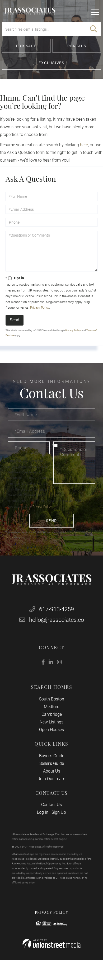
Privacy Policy (39, 307)
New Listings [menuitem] (51, 721)
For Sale (26, 46)
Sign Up (59, 812)
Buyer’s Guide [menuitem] (51, 755)
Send (14, 319)
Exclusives (51, 63)
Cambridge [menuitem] (51, 714)
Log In (42, 812)
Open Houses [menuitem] (51, 729)
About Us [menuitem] (51, 771)
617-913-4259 (56, 609)
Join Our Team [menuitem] (51, 778)
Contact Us (51, 804)
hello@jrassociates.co (56, 620)
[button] (93, 29)
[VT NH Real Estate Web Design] (51, 943)
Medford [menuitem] (51, 706)
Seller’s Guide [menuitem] (51, 763)
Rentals (76, 46)
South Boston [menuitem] (51, 699)
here (84, 144)
